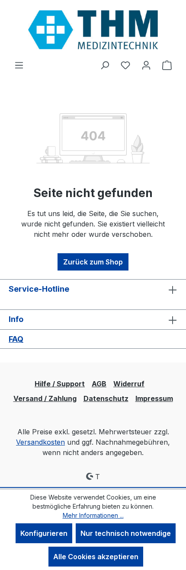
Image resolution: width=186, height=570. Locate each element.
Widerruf (128, 383)
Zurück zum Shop (93, 262)
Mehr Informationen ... (93, 515)
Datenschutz (105, 398)
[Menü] (19, 64)
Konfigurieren (43, 533)
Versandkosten (40, 442)
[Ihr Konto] (146, 64)
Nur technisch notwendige (125, 533)
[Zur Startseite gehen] (93, 29)
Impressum (154, 398)
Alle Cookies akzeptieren (95, 556)
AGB (99, 383)
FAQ (16, 339)
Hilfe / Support (60, 383)
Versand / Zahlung (45, 398)
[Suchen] (104, 64)
